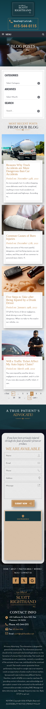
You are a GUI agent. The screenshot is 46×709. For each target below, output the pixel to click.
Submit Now (21, 503)
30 (19, 397)
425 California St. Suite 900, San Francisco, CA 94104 (22, 618)
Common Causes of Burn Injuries (21, 237)
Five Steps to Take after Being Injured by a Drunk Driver (21, 300)
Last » (35, 397)
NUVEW (9, 700)
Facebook (16, 580)
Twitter (24, 580)
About (13, 569)
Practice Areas (25, 569)
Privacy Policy (33, 704)
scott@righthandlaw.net (24, 633)
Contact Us (26, 573)
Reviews (37, 569)
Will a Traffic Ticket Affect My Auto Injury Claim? (22, 363)
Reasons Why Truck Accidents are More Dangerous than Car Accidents (18, 169)
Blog (17, 573)
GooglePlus (32, 580)
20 (14, 397)
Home (5, 569)
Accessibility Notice (15, 704)
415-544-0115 (25, 26)
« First (6, 393)
